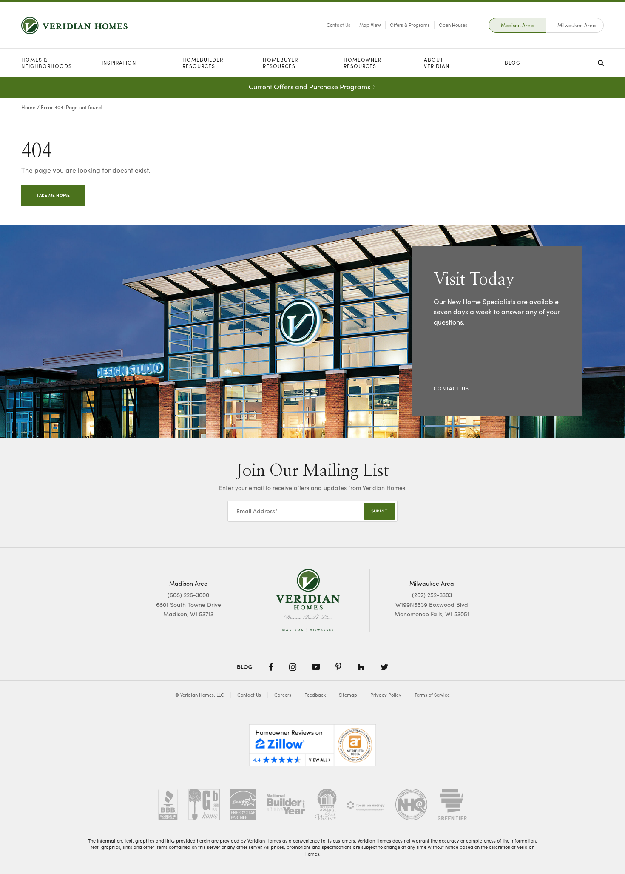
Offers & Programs (410, 25)
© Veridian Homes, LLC (199, 695)
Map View (370, 25)
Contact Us (338, 25)
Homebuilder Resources (202, 63)
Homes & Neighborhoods (46, 63)
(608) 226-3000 (188, 595)
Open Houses (453, 25)
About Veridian (436, 63)
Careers (282, 695)
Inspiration (119, 62)
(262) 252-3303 (432, 595)
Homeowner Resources (362, 63)
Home (28, 107)
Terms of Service (432, 695)
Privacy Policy (385, 695)
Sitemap (348, 695)
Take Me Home (53, 195)
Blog (512, 62)
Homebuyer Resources (280, 63)
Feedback (315, 695)
